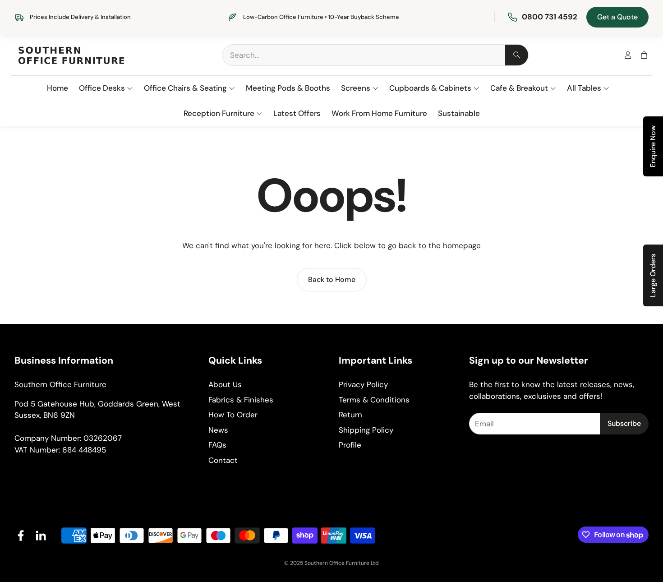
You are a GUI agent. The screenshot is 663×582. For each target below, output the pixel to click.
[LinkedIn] (40, 535)
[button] (375, 55)
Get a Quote (617, 17)
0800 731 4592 (549, 17)
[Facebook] (20, 535)
